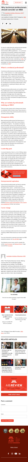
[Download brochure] (14, 231)
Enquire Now (18, 2)
